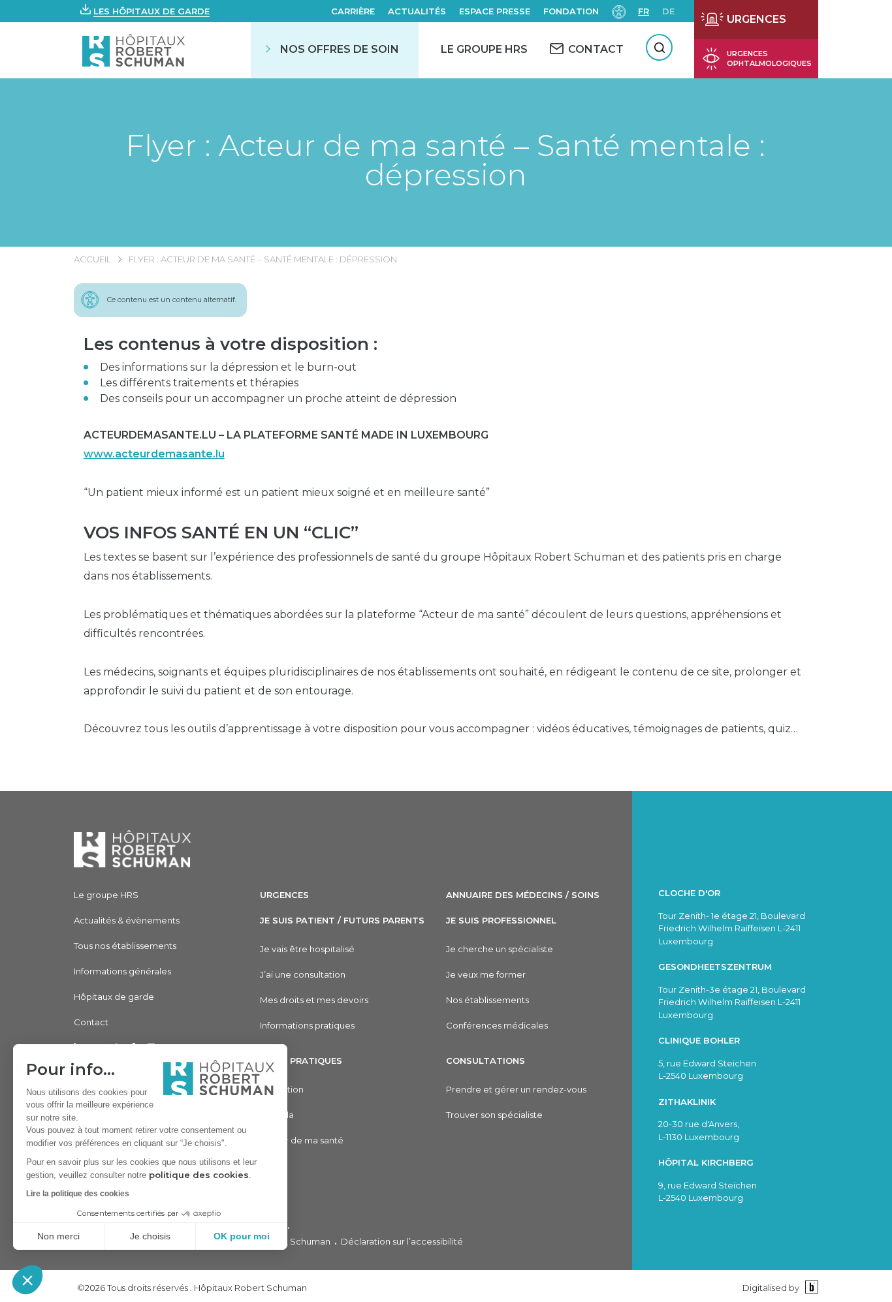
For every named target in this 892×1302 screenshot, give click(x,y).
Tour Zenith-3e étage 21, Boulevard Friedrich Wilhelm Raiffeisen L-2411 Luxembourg (732, 1002)
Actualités (417, 11)
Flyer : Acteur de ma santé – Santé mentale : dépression (445, 160)
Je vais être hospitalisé (307, 949)
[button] (27, 1279)
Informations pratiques (307, 1025)
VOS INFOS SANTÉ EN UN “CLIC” (221, 532)
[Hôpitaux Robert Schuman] (132, 848)
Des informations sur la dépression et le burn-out (228, 367)
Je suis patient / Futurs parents (342, 920)
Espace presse (494, 11)
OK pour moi (242, 1236)
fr (643, 11)
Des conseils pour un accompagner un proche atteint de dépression (278, 398)
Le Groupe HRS (484, 49)
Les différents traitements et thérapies (199, 383)
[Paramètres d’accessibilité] (619, 11)
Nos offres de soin (339, 49)
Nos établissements (487, 1000)
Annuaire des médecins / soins (522, 895)
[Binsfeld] (810, 1287)
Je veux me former (486, 974)
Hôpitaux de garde (114, 996)
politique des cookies (199, 1175)
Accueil (92, 259)
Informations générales (122, 971)
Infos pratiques (301, 1060)
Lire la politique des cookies (77, 1193)
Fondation (571, 11)
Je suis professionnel (501, 920)
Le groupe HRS (106, 895)
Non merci (58, 1236)
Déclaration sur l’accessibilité (402, 1241)
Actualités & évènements (127, 920)
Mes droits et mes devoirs (314, 1000)
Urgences (284, 895)
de (668, 11)
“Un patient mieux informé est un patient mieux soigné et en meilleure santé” (287, 492)
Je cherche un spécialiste (499, 949)
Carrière (353, 11)
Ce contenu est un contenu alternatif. (171, 299)
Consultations (485, 1060)
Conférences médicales (497, 1025)
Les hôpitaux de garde (151, 11)
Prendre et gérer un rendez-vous (516, 1089)
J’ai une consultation (302, 974)
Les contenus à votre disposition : (230, 343)
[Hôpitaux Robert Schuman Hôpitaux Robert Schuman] (135, 50)
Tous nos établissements (125, 945)
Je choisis (150, 1236)
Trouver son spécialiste (494, 1114)
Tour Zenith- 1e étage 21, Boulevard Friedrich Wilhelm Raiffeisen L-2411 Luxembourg (731, 928)
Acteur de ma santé (301, 1140)
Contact (91, 1022)
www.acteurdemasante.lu (154, 454)
